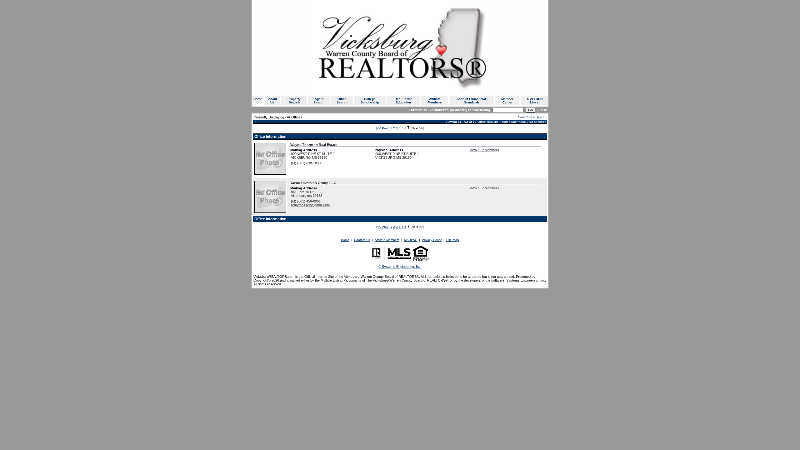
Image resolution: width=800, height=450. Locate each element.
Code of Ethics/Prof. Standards (472, 100)
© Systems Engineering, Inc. (400, 266)
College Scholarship (370, 100)
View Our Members (484, 150)
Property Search (294, 100)
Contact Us (362, 240)
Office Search (342, 100)
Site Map (452, 240)
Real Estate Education (403, 100)
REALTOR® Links (534, 100)
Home (257, 99)
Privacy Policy (432, 240)
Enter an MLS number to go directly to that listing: (450, 110)
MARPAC (410, 240)
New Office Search (532, 117)
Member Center (507, 100)
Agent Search (318, 100)
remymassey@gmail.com (310, 205)
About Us (272, 100)
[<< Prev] (382, 128)
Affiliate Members (435, 100)
